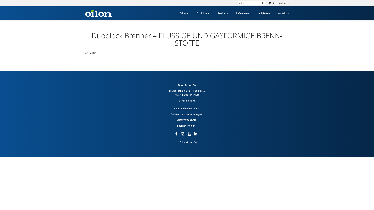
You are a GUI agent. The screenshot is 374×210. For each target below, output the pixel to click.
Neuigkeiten (263, 13)
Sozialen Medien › (187, 125)
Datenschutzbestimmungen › (187, 114)
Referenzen (242, 13)
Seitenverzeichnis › (187, 119)
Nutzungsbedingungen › (187, 108)
